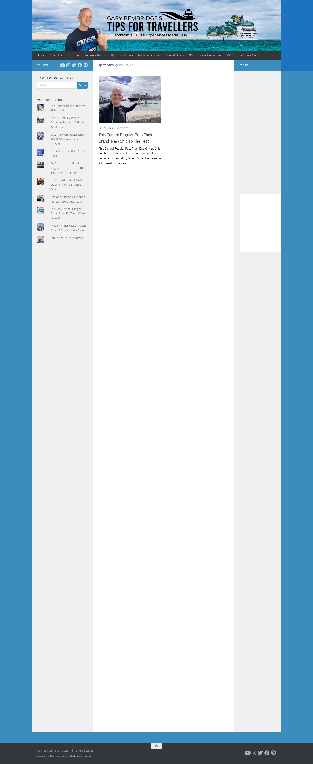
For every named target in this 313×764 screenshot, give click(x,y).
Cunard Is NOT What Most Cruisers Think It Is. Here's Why (66, 184)
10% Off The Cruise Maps (242, 55)
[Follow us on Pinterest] (85, 65)
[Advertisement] (62, 318)
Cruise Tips (106, 128)
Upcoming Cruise (122, 55)
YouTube (73, 55)
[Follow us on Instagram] (68, 65)
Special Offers (175, 55)
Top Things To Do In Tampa (66, 237)
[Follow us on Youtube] (62, 65)
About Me (56, 55)
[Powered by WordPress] (51, 756)
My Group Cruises (149, 55)
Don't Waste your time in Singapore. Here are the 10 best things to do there (66, 168)
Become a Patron (95, 55)
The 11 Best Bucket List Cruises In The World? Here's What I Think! (67, 122)
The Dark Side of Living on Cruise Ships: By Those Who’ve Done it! (68, 213)
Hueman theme (82, 756)
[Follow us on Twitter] (74, 65)
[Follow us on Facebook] (80, 65)
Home (41, 55)
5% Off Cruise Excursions (205, 55)
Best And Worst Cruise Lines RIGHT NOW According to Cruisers (67, 139)
